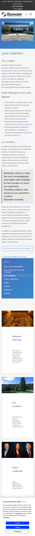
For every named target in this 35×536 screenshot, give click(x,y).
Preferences (17, 531)
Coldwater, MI (22, 130)
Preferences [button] (6, 517)
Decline (17, 527)
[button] (26, 14)
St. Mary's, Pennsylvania (23, 124)
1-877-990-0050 (17, 6)
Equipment (8, 290)
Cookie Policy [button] (18, 513)
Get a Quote (18, 9)
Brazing (18, 1)
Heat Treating (8, 1)
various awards (23, 236)
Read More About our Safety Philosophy (17, 248)
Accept (17, 523)
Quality (6, 286)
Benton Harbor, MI (14, 135)
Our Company (10, 276)
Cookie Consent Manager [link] (9, 501)
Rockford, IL (28, 132)
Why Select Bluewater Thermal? (15, 257)
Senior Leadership (11, 279)
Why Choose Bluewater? (13, 267)
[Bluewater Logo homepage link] (12, 14)
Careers (7, 293)
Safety (6, 283)
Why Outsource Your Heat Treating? (14, 271)
